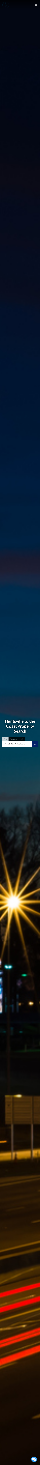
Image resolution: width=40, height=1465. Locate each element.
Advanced (13, 739)
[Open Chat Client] (34, 1459)
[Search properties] (35, 744)
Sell (22, 739)
